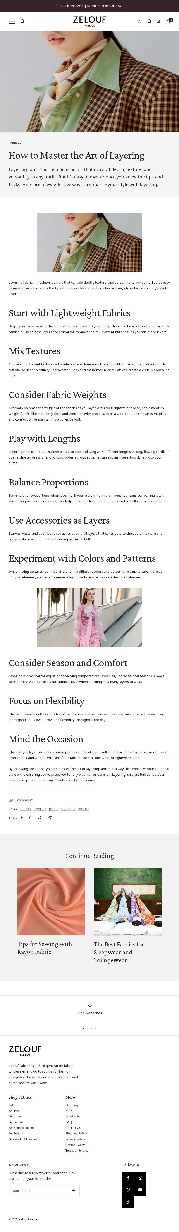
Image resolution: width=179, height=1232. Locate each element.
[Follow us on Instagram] (140, 1178)
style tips (68, 808)
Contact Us (73, 1127)
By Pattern (16, 1122)
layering (40, 808)
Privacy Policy (75, 1139)
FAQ (68, 1122)
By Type (14, 1110)
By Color (15, 1116)
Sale (11, 1105)
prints (53, 808)
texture (83, 808)
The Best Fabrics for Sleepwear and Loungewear (119, 952)
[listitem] (22, 817)
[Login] (159, 21)
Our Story (72, 1105)
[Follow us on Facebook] (128, 1178)
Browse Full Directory (24, 1139)
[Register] (73, 1190)
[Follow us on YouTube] (140, 1190)
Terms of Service (76, 1150)
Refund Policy (75, 1144)
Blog (68, 1110)
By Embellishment (21, 1127)
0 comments (24, 800)
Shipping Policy (76, 1133)
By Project (16, 1133)
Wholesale (72, 1116)
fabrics (15, 142)
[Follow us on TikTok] (128, 1202)
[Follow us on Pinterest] (128, 1190)
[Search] (22, 21)
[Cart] (168, 21)
